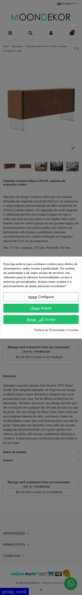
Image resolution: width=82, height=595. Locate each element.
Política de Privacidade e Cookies (56, 329)
